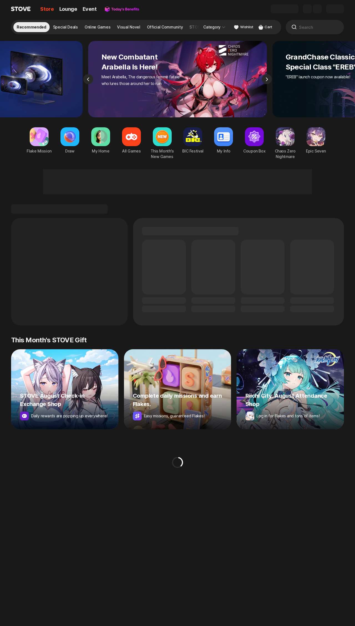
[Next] (267, 79)
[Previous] (88, 79)
